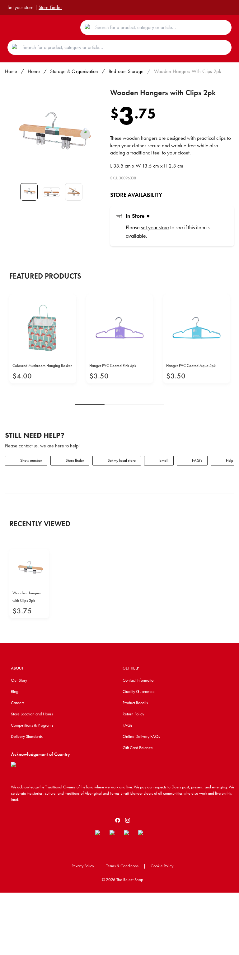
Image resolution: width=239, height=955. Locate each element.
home (34, 71)
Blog (14, 691)
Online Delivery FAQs (141, 736)
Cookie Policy (162, 866)
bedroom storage (126, 71)
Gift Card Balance (138, 747)
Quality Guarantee (139, 691)
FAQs (127, 725)
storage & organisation (74, 71)
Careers (17, 702)
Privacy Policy (83, 866)
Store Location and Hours (32, 714)
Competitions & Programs (32, 725)
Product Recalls (135, 702)
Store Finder (50, 7)
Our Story (19, 680)
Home (11, 71)
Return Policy (133, 714)
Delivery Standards (27, 736)
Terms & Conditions (122, 866)
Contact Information (139, 680)
